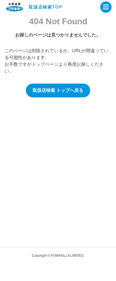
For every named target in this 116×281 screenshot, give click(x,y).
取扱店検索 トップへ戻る (58, 90)
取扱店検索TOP (45, 7)
